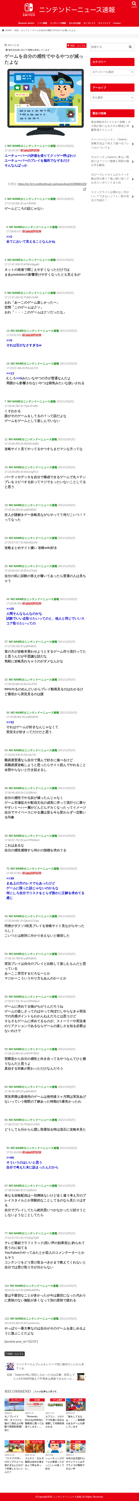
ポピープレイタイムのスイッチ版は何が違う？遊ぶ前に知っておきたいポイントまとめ (110, 178)
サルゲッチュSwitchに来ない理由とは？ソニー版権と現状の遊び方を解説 (110, 161)
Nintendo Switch (26, 23)
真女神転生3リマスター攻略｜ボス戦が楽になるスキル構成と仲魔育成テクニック (110, 125)
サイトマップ (104, 23)
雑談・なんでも (16, 1354)
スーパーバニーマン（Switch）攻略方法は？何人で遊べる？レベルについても (110, 143)
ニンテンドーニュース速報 (67, 1496)
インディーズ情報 (58, 23)
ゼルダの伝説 (75, 23)
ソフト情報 (42, 23)
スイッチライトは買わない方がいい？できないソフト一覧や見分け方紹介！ (110, 196)
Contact (117, 23)
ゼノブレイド (89, 23)
